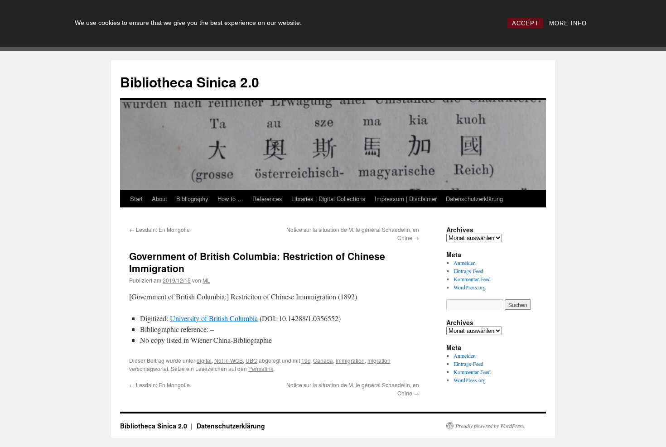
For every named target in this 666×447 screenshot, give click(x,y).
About (159, 198)
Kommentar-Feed (472, 279)
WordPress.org (470, 287)
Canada (323, 360)
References (267, 198)
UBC (251, 360)
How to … (230, 198)
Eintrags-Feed (468, 270)
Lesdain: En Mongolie (159, 229)
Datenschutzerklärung (474, 198)
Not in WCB (228, 360)
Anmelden (465, 262)
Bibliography (192, 198)
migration (379, 360)
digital (204, 360)
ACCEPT (525, 23)
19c (305, 360)
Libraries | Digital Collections (328, 198)
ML (206, 280)
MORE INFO (568, 23)
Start (136, 198)
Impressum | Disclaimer (406, 198)
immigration (350, 360)
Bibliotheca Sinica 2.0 (189, 81)
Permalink (260, 368)
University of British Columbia (214, 318)
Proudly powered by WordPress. (490, 425)
